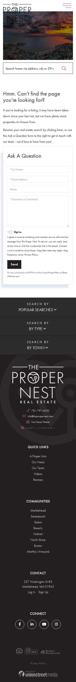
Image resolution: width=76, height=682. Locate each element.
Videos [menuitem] (38, 474)
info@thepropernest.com (40, 416)
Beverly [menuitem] (38, 528)
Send (14, 264)
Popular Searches (36, 309)
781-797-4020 (40, 410)
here (60, 130)
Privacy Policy (31, 254)
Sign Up (43, 592)
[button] (64, 67)
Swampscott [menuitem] (38, 516)
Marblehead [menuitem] (38, 510)
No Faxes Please (40, 422)
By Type (35, 328)
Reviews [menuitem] (38, 480)
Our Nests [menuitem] (38, 462)
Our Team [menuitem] (38, 468)
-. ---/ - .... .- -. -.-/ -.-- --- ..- (40, 427)
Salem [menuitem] (38, 522)
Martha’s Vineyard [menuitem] (38, 551)
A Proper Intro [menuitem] (38, 456)
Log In (31, 592)
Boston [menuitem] (38, 546)
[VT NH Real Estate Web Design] (38, 674)
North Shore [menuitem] (38, 540)
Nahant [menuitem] (38, 534)
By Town (35, 347)
